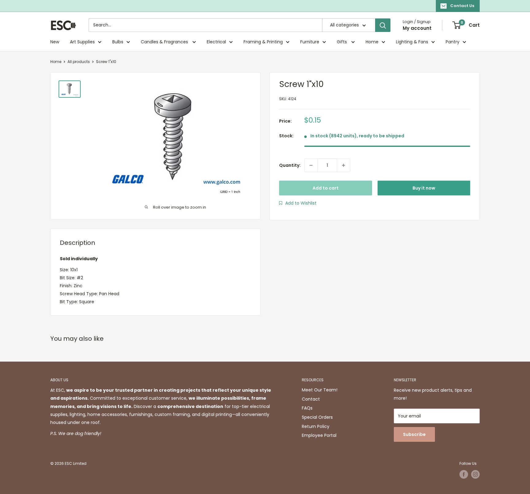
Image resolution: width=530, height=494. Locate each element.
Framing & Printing (263, 42)
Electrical (216, 42)
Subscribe (414, 434)
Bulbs (117, 42)
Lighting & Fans (412, 42)
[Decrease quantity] (311, 165)
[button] (298, 203)
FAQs (307, 408)
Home (372, 42)
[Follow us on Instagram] (475, 474)
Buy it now (424, 188)
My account (417, 28)
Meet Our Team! (319, 390)
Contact (311, 399)
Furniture (309, 42)
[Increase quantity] (343, 165)
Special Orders (317, 417)
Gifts (342, 42)
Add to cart (326, 188)
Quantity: (290, 165)
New (54, 42)
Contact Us (462, 6)
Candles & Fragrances (165, 42)
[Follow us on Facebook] (463, 474)
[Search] (382, 25)
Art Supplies (82, 42)
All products (78, 61)
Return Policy (315, 426)
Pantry (452, 42)
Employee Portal (319, 435)
